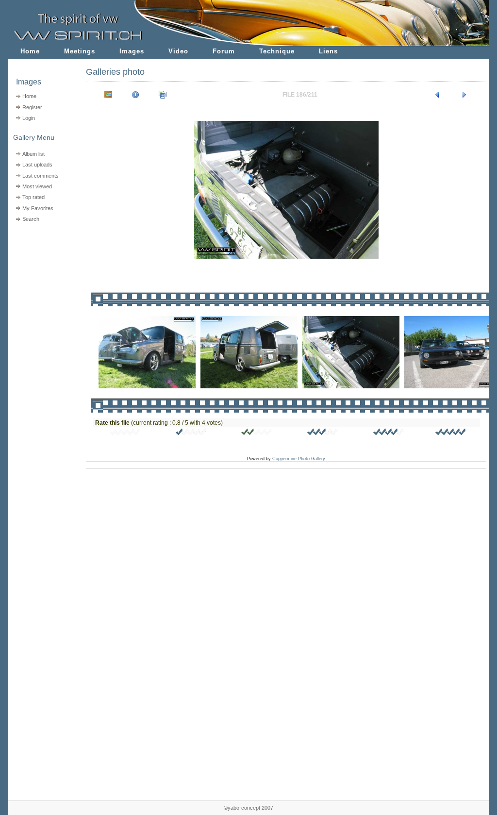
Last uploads (37, 164)
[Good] (322, 433)
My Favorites (37, 208)
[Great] (450, 433)
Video (178, 51)
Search (30, 219)
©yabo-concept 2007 (248, 808)
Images (131, 51)
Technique (277, 51)
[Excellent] (388, 433)
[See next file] (464, 94)
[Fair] (256, 433)
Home (30, 51)
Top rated (33, 197)
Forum (224, 51)
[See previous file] (437, 94)
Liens (328, 51)
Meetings (79, 51)
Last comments (40, 176)
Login (28, 118)
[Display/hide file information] (135, 94)
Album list (33, 154)
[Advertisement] (41, 286)
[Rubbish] (125, 433)
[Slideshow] (162, 94)
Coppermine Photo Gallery (298, 458)
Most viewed (37, 186)
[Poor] (191, 433)
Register (32, 107)
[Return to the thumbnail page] (108, 94)
